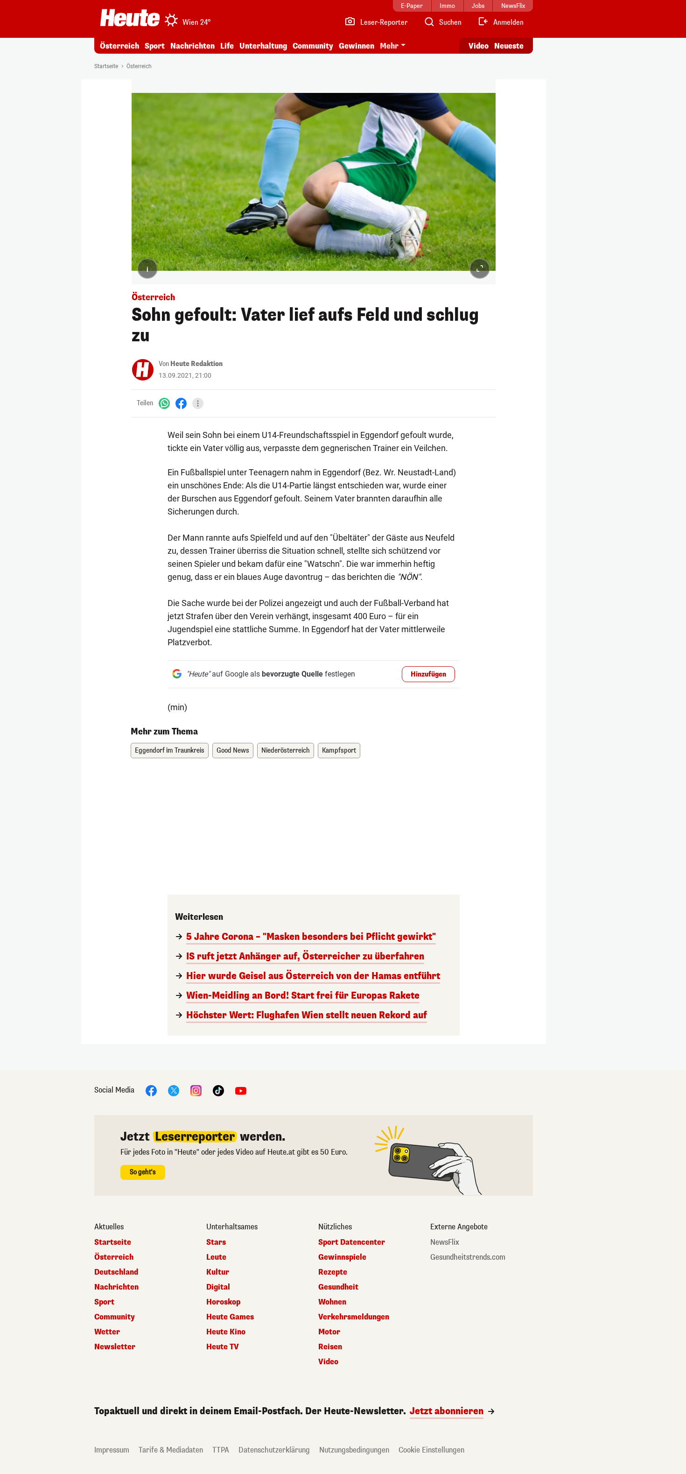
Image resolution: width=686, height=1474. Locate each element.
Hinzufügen (428, 674)
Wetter (107, 1332)
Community (313, 46)
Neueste (509, 46)
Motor (329, 1332)
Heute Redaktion (196, 364)
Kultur (217, 1272)
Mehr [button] (389, 46)
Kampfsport (339, 750)
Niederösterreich (285, 750)
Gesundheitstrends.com (467, 1257)
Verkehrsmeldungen (353, 1317)
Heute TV (222, 1347)
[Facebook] (181, 403)
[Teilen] (197, 403)
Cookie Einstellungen (431, 1450)
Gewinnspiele (342, 1257)
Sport (155, 46)
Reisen (330, 1347)
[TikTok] (218, 1090)
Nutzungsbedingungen (354, 1450)
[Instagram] (196, 1090)
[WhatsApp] (164, 403)
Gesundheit (338, 1287)
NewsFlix (444, 1242)
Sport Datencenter (351, 1242)
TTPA (220, 1450)
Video (479, 46)
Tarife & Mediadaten (171, 1450)
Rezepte (332, 1272)
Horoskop (223, 1302)
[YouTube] (240, 1090)
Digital (218, 1287)
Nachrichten (116, 1287)
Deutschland (116, 1272)
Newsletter (114, 1347)
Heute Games (230, 1317)
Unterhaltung (263, 46)
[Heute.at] (130, 18)
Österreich (119, 46)
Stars (216, 1242)
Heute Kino (225, 1332)
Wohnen (332, 1302)
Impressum (111, 1450)
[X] (173, 1090)
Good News (233, 750)
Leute (216, 1257)
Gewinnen (356, 46)
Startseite (106, 66)
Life (227, 46)
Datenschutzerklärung (274, 1450)
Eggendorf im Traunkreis (169, 750)
